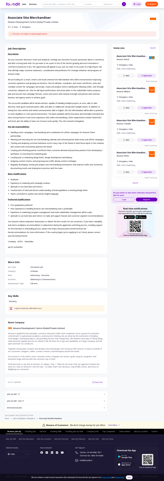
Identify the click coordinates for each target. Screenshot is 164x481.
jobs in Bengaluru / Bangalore (24, 418)
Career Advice (124, 431)
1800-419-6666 (97, 455)
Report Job (99, 382)
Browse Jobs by (14, 431)
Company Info (93, 431)
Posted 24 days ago (151, 81)
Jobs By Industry (78, 439)
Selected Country (12, 448)
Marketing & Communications (42, 279)
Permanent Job (36, 267)
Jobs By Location (44, 439)
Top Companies (108, 431)
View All (153, 48)
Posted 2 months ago (151, 113)
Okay (129, 477)
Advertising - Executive (39, 275)
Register (153, 4)
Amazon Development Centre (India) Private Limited (33, 22)
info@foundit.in (86, 460)
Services (33, 4)
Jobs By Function (61, 439)
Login (138, 4)
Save (127, 76)
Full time (34, 283)
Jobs (24, 4)
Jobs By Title (93, 439)
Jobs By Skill (11, 439)
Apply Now (147, 76)
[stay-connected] (41, 452)
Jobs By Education (26, 439)
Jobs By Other (108, 439)
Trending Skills (56, 431)
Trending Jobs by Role (74, 431)
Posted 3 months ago (151, 178)
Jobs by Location (141, 431)
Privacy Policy (106, 477)
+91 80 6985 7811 (94, 452)
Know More (112, 425)
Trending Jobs (30, 431)
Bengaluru (26, 27)
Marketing (13, 301)
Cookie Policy (119, 477)
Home (7, 418)
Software (34, 271)
